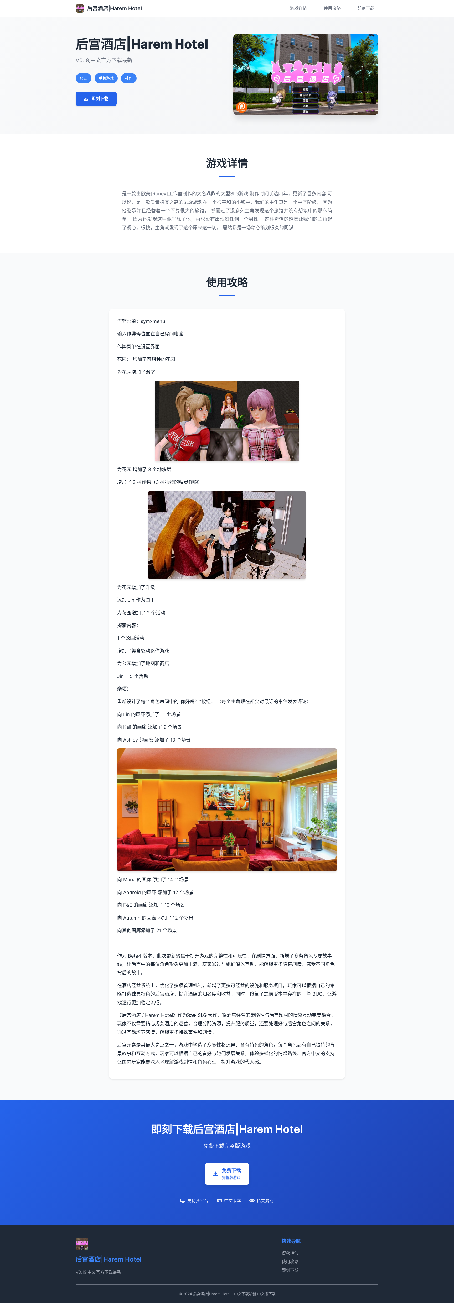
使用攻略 (332, 8)
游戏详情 (298, 8)
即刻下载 (365, 8)
